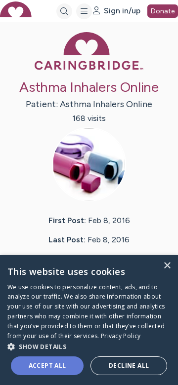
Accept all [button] (47, 365)
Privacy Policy (120, 336)
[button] (89, 346)
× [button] (167, 266)
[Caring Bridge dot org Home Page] (89, 68)
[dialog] (89, 320)
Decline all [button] (129, 365)
